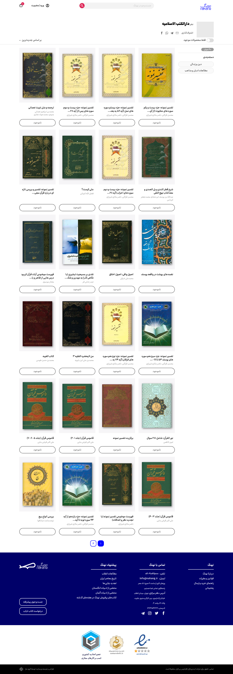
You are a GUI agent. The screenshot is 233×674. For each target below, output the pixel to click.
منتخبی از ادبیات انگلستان (104, 588)
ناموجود (157, 123)
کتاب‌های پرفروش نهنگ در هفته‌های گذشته (96, 597)
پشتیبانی (209, 588)
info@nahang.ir (149, 578)
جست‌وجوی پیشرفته (33, 602)
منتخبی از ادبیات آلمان (106, 593)
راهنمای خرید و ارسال (204, 583)
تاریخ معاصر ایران (108, 578)
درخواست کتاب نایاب (33, 611)
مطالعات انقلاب (109, 574)
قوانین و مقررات (206, 578)
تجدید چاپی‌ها (109, 583)
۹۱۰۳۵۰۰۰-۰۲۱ (151, 574)
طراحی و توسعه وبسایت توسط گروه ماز (39, 669)
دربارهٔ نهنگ (208, 574)
